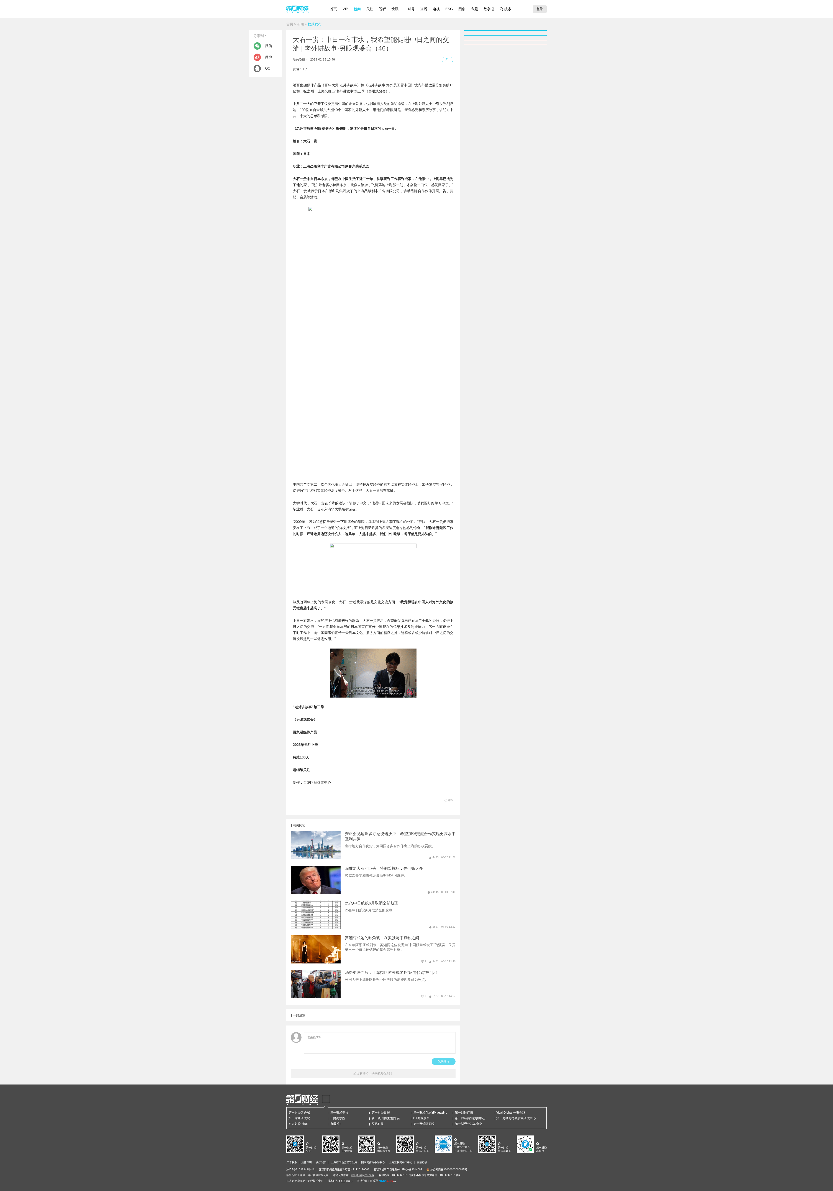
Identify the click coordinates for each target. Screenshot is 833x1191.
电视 (436, 9)
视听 (382, 9)
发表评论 (443, 1061)
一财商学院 (337, 1118)
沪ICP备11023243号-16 (300, 1169)
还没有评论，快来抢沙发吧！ (373, 1073)
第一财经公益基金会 (468, 1123)
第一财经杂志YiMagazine (430, 1112)
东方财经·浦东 (298, 1123)
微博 (268, 57)
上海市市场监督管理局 (344, 1162)
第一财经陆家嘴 (424, 1123)
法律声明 (306, 1162)
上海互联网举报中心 (400, 1162)
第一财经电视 (339, 1112)
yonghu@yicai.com (362, 1175)
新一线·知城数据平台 (386, 1118)
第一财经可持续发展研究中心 (516, 1118)
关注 (369, 9)
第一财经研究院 (299, 1118)
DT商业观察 (421, 1118)
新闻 (357, 9)
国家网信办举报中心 (373, 1162)
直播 (423, 9)
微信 (268, 46)
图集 (461, 9)
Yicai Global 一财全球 (510, 1112)
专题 (474, 9)
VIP (345, 9)
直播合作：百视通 (367, 1180)
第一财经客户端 (299, 1112)
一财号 (409, 9)
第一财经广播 (464, 1112)
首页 (333, 9)
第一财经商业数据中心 (470, 1118)
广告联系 (292, 1162)
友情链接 (422, 1162)
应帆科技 (378, 1123)
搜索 (507, 9)
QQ (267, 68)
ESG (449, 9)
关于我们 (321, 1162)
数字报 (489, 9)
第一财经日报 (381, 1112)
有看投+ (335, 1123)
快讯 (395, 9)
